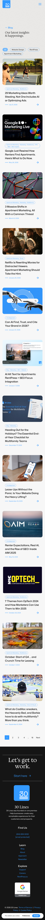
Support (22, 869)
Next (38, 737)
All (5, 49)
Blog (7, 370)
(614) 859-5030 (22, 834)
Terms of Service (25, 907)
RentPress (34, 49)
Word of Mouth (31, 705)
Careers (22, 873)
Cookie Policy (26, 910)
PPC (36, 145)
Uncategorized (10, 318)
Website (23, 370)
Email (21, 258)
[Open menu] (39, 4)
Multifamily (23, 89)
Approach (22, 855)
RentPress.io (22, 876)
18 (32, 737)
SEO (9, 147)
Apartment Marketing (12, 54)
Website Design (18, 49)
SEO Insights (15, 147)
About (22, 852)
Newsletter (22, 859)
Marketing (23, 145)
